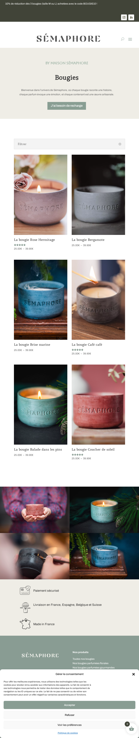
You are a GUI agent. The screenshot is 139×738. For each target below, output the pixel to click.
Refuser (69, 715)
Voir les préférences (70, 725)
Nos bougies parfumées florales (90, 663)
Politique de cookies (68, 733)
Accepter (69, 705)
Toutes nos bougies (83, 659)
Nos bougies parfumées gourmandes (94, 667)
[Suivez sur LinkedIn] (131, 17)
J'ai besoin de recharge (67, 105)
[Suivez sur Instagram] (124, 17)
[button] (133, 674)
